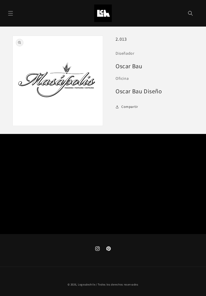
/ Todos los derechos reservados (117, 284)
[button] (10, 13)
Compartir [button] (129, 106)
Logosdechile (86, 284)
